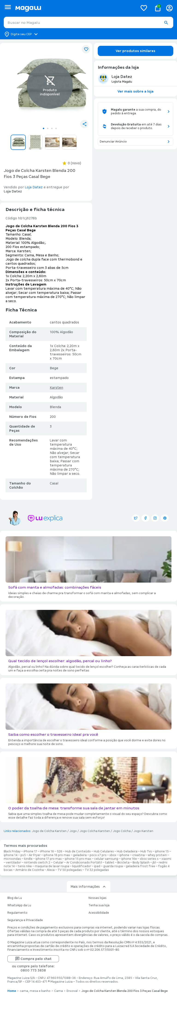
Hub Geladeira (127, 851)
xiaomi (166, 858)
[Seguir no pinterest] (165, 518)
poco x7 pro (98, 855)
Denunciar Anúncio (113, 141)
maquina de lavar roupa (52, 866)
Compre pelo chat (36, 959)
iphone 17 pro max (48, 858)
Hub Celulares (104, 851)
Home (11, 991)
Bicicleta (123, 862)
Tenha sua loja (98, 905)
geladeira (80, 855)
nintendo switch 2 (37, 862)
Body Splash (141, 862)
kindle (28, 858)
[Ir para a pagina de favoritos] (144, 8)
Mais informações (85, 886)
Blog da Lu (14, 898)
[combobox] (88, 22)
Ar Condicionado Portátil (84, 862)
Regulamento (17, 912)
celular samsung (106, 858)
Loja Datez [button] (34, 187)
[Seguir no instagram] (155, 518)
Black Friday (12, 851)
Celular (58, 862)
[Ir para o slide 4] (56, 128)
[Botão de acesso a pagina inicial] (74, 8)
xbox (112, 855)
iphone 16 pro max (57, 855)
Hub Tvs (146, 851)
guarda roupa (113, 866)
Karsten (56, 387)
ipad (97, 866)
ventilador (13, 862)
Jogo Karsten (143, 831)
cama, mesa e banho (35, 991)
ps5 (23, 855)
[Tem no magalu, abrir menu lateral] (8, 7)
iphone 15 (162, 851)
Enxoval (72, 991)
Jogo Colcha (122, 831)
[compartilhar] (84, 124)
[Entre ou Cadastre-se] (169, 8)
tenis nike (25, 866)
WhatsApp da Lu (19, 905)
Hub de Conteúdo (78, 851)
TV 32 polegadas (97, 870)
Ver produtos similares (135, 51)
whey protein (157, 855)
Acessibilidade (98, 912)
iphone (124, 855)
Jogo (73, 831)
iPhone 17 (30, 851)
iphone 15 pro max (78, 858)
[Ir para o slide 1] (43, 128)
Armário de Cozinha (29, 870)
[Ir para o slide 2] (47, 128)
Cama (58, 991)
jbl (154, 862)
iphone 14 (11, 855)
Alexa (51, 870)
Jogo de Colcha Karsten (49, 831)
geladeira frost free (140, 866)
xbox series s (149, 858)
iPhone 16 (47, 851)
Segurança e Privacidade (25, 920)
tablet (109, 862)
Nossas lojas (97, 898)
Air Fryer (35, 855)
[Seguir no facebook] (145, 518)
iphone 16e (129, 858)
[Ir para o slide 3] (52, 128)
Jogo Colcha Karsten (95, 831)
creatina (138, 855)
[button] (166, 22)
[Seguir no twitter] (136, 518)
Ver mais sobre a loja (135, 91)
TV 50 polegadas (70, 870)
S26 (59, 851)
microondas (12, 858)
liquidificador (81, 866)
